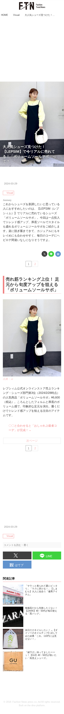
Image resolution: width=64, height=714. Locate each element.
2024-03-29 (10, 183)
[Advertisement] (32, 49)
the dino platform (36, 705)
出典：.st (58, 165)
